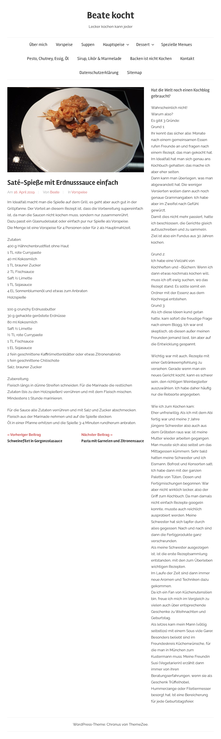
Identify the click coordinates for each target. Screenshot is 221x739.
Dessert (143, 44)
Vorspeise (64, 44)
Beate (54, 192)
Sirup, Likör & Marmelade (99, 58)
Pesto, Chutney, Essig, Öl (48, 58)
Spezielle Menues (176, 44)
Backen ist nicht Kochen (151, 58)
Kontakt (187, 58)
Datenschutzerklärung (98, 72)
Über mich (38, 44)
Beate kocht (110, 15)
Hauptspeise (114, 44)
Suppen (87, 44)
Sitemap (134, 72)
